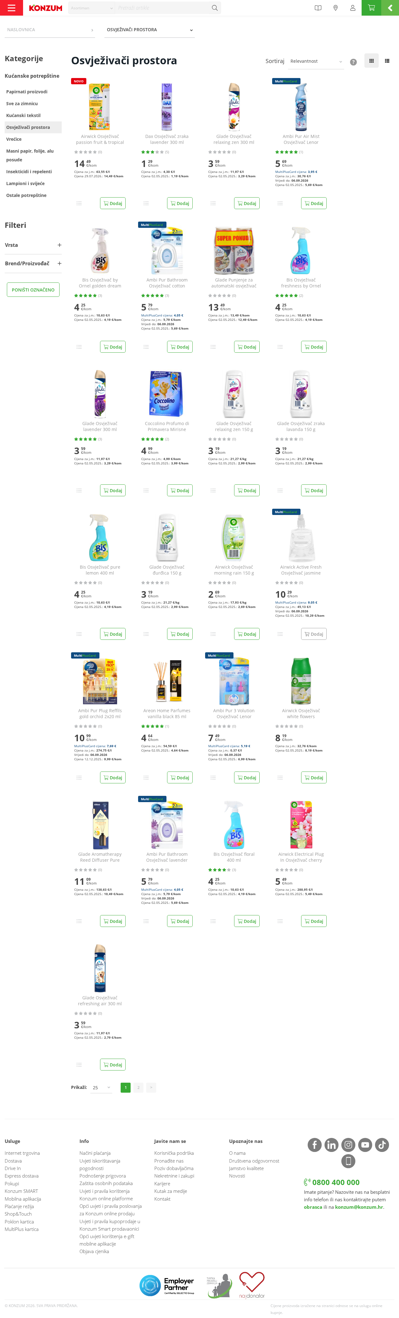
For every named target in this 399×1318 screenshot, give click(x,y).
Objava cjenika (94, 1251)
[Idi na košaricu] (371, 8)
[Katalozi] (318, 8)
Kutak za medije (170, 1191)
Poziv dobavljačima (174, 1168)
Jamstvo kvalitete (246, 1168)
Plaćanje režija (19, 1206)
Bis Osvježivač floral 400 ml (234, 857)
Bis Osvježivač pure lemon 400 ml (100, 570)
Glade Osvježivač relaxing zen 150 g (234, 426)
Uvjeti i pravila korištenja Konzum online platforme (106, 1195)
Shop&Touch (18, 1214)
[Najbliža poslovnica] (335, 8)
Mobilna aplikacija (23, 1199)
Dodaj (115, 203)
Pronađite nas (169, 1161)
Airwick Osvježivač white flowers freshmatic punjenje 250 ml (301, 714)
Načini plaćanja (95, 1153)
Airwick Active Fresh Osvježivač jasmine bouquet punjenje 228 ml (301, 570)
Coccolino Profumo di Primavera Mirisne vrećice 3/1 (167, 427)
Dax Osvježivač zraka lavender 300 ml (167, 139)
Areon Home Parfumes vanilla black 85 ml (166, 713)
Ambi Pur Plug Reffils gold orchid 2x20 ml (100, 713)
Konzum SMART (21, 1191)
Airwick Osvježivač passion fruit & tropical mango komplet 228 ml (100, 139)
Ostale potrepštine (26, 195)
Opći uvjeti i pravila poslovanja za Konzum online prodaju (110, 1210)
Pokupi (12, 1183)
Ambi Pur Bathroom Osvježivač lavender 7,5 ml (167, 857)
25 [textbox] (95, 1087)
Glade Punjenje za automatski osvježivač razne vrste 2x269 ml (234, 283)
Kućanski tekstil (23, 115)
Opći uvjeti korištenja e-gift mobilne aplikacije (106, 1240)
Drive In (13, 1168)
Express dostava (22, 1176)
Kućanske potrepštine (32, 75)
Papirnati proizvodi (26, 92)
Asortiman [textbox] (80, 8)
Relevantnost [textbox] (304, 61)
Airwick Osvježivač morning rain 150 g (234, 570)
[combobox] (91, 8)
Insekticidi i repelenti (29, 171)
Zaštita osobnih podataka (106, 1183)
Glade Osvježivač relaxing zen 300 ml (234, 139)
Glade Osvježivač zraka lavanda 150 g (301, 426)
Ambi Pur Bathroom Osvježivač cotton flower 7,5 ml (167, 283)
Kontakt (162, 1199)
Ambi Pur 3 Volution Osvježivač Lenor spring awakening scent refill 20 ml (234, 714)
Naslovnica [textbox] (21, 29)
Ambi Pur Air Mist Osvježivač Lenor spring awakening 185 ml (301, 139)
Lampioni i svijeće (25, 183)
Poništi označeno (33, 290)
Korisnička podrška (174, 1153)
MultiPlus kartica (22, 1229)
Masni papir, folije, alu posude (30, 155)
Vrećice (14, 139)
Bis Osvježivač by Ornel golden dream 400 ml (100, 283)
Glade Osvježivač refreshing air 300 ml (100, 1001)
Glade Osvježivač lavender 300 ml (100, 426)
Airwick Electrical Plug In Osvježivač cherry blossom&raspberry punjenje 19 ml (301, 857)
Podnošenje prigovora (102, 1176)
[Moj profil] (353, 8)
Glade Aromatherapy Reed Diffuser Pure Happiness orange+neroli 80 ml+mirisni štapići (100, 857)
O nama (237, 1153)
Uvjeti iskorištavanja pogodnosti (99, 1164)
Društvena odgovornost (254, 1161)
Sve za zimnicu (22, 103)
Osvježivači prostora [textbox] (132, 29)
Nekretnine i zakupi (174, 1176)
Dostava (13, 1161)
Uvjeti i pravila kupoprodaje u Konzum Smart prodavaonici (109, 1225)
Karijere (162, 1183)
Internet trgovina (22, 1153)
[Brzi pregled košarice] (390, 8)
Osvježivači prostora (28, 127)
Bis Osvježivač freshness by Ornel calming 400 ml (301, 283)
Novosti (237, 1176)
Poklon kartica (19, 1221)
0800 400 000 (335, 1182)
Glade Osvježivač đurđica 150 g (167, 570)
